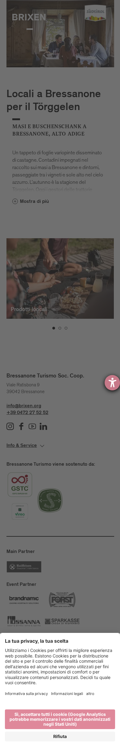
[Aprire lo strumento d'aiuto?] (112, 382)
